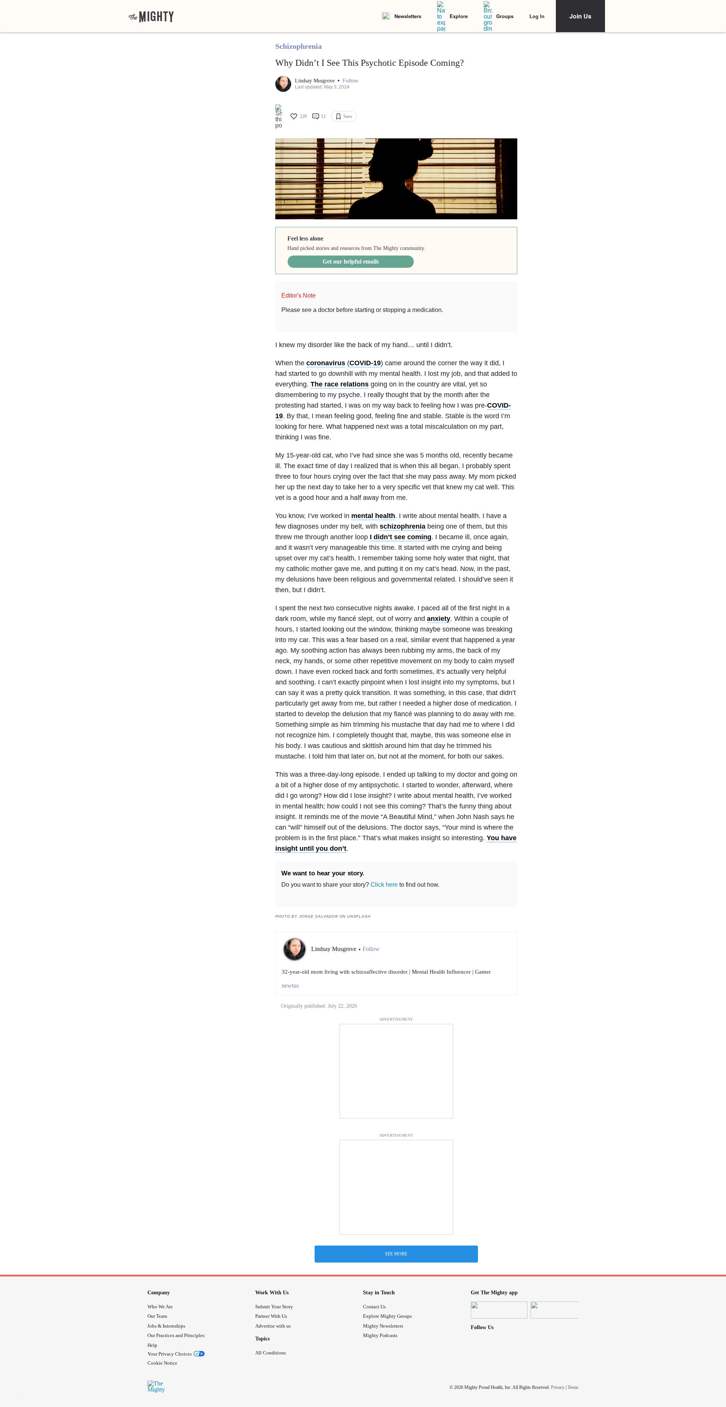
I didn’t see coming (400, 537)
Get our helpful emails (351, 261)
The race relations (339, 384)
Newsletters (407, 16)
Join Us (580, 16)
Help (152, 1345)
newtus (290, 985)
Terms (573, 1387)
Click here (384, 884)
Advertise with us (273, 1326)
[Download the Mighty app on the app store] (499, 1310)
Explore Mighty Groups (387, 1316)
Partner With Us (271, 1316)
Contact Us (374, 1306)
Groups (504, 16)
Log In (536, 16)
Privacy (558, 1387)
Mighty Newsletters (383, 1326)
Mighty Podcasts (380, 1335)
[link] (151, 16)
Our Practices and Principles (176, 1335)
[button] (350, 81)
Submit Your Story (274, 1306)
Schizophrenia (298, 46)
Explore (459, 16)
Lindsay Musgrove (315, 81)
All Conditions (270, 1353)
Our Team (157, 1316)
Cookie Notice (162, 1363)
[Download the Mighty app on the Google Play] (559, 1310)
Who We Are (160, 1306)
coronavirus (325, 363)
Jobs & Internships (166, 1326)
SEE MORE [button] (396, 1254)
